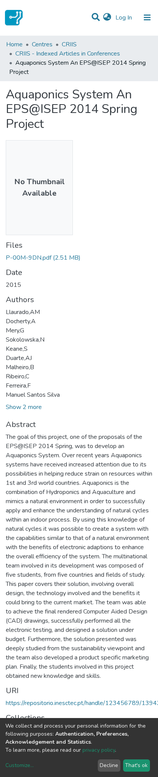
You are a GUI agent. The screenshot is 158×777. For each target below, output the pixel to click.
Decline (109, 765)
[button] (107, 17)
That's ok (136, 765)
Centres (42, 44)
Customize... (19, 765)
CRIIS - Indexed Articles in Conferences (67, 53)
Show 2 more (24, 407)
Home (14, 44)
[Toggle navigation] (147, 17)
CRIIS (69, 44)
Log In (124, 17)
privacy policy (98, 750)
